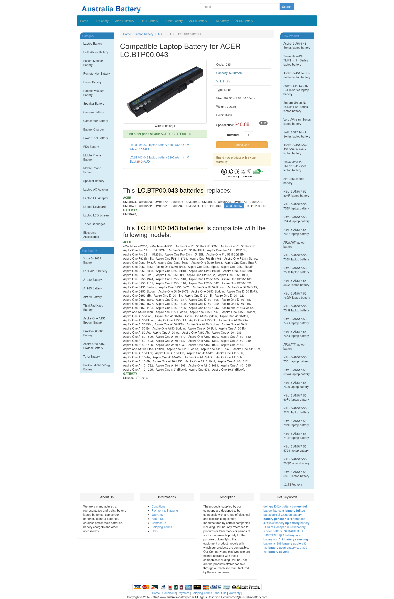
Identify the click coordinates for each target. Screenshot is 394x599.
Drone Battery (92, 82)
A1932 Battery (92, 280)
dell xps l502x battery (277, 506)
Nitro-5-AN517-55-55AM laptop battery (296, 219)
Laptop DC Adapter (95, 198)
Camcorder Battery (95, 121)
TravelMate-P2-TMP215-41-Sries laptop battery (294, 166)
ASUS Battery (244, 21)
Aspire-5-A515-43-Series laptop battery (296, 45)
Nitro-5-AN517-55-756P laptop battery (296, 206)
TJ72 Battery (91, 356)
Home (84, 21)
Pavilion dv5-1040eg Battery (96, 367)
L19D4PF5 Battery (95, 271)
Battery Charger (93, 129)
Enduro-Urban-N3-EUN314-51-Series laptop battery (295, 107)
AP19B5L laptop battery (293, 181)
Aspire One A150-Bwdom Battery (95, 346)
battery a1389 (272, 543)
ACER (162, 34)
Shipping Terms (162, 527)
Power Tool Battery (95, 138)
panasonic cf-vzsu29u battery (282, 514)
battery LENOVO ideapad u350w (286, 525)
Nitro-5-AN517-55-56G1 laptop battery (296, 283)
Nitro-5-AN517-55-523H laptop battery (296, 410)
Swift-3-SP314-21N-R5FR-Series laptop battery (296, 90)
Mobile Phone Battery (92, 157)
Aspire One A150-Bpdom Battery (95, 320)
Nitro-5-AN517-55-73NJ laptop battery (296, 423)
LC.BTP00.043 (292, 484)
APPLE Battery (124, 21)
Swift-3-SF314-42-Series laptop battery (296, 134)
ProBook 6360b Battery (93, 333)
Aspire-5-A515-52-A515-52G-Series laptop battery (295, 149)
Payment (183, 593)
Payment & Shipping (165, 510)
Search (286, 7)
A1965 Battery (92, 288)
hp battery (292, 523)
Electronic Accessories (91, 234)
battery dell (300, 506)
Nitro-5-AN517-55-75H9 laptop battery (296, 308)
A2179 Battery (92, 297)
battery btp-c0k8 (274, 510)
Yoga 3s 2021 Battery (92, 260)
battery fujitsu (295, 510)
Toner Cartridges (94, 224)
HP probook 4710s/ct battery (284, 521)
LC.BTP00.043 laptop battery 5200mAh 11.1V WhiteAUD (159, 147)
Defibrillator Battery (95, 52)
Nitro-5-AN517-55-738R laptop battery (296, 257)
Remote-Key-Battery (96, 73)
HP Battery (102, 21)
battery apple (291, 543)
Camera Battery (93, 112)
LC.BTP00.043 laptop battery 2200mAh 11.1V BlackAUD (159, 159)
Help (155, 531)
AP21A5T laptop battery (294, 244)
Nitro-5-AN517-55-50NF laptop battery (296, 193)
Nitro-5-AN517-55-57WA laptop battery (296, 372)
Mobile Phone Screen (92, 170)
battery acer (293, 535)
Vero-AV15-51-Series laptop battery (297, 121)
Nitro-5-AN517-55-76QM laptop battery (296, 295)
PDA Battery (91, 147)
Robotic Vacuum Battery (93, 93)
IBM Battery (221, 21)
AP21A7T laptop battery (294, 346)
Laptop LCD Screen (96, 215)
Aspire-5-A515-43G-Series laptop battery (296, 75)
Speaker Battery (93, 103)
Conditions (158, 506)
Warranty (157, 514)
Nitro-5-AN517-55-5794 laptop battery (296, 448)
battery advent (278, 551)
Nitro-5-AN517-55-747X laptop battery (296, 321)
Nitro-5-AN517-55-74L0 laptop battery (296, 384)
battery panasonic (276, 519)
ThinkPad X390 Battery (93, 307)
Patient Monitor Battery (93, 63)
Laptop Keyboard (94, 207)
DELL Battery (149, 21)
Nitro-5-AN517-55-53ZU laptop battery (296, 474)
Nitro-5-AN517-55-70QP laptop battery (296, 461)
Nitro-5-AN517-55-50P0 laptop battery (296, 397)
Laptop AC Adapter (95, 189)
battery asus (277, 547)
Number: (233, 135)
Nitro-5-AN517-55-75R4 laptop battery (296, 270)
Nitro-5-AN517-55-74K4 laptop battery (296, 334)
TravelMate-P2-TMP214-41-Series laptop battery (295, 60)
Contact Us (159, 523)
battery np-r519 (273, 539)
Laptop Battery (92, 43)
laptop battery (144, 34)
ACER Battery (198, 21)
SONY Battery (174, 21)
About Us (158, 519)
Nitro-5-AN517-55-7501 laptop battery (296, 359)
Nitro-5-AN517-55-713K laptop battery (296, 435)
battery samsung (296, 539)
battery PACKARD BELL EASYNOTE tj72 (283, 533)
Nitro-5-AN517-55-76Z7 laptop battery (296, 232)
